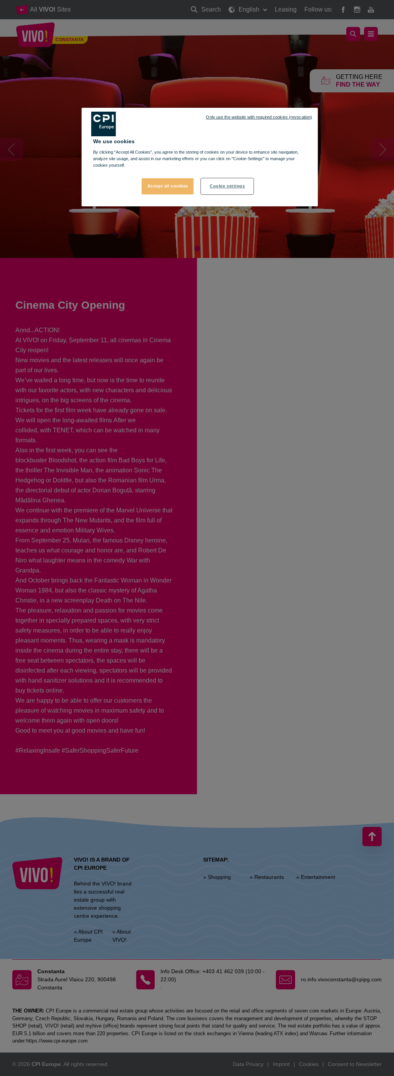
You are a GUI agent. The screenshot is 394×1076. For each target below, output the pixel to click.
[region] (200, 157)
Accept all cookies (167, 186)
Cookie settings (227, 186)
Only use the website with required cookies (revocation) (259, 117)
